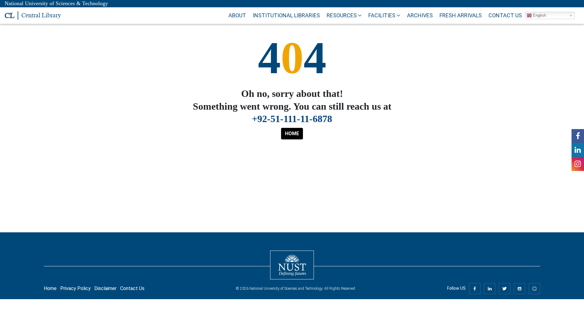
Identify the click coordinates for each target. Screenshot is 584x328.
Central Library (41, 15)
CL (10, 15)
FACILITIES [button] (382, 15)
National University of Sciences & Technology (56, 3)
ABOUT (237, 15)
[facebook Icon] (578, 136)
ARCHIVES (420, 15)
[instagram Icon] (578, 164)
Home (50, 288)
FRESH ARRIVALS (461, 15)
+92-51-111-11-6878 (292, 118)
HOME (292, 133)
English (539, 15)
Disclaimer (105, 288)
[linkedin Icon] (578, 150)
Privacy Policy (75, 288)
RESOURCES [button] (342, 15)
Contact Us (132, 288)
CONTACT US (505, 15)
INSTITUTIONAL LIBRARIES (286, 15)
